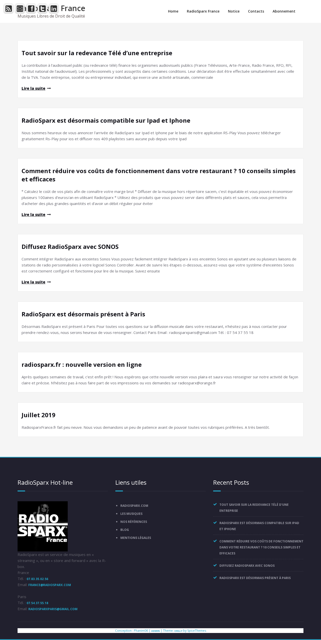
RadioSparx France (203, 11)
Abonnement (284, 11)
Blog (124, 530)
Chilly (178, 630)
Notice (233, 11)
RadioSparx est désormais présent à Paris (83, 314)
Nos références (133, 522)
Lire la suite (33, 88)
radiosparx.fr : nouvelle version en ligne (82, 364)
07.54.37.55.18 (37, 603)
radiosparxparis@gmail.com (52, 609)
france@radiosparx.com (49, 585)
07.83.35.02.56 (37, 579)
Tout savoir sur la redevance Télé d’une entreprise (97, 53)
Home (173, 11)
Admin (155, 630)
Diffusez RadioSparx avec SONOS (70, 246)
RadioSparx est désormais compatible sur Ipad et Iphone (106, 120)
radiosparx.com (134, 506)
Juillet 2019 (38, 415)
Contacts (256, 11)
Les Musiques (131, 514)
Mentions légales (135, 538)
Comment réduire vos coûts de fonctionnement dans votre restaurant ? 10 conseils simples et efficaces (261, 547)
